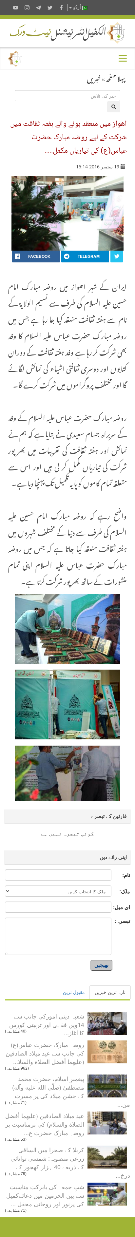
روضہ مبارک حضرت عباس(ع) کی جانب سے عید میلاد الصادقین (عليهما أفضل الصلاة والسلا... (45, 1052)
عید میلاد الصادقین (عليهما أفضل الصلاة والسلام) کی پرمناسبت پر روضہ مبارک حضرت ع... (44, 1123)
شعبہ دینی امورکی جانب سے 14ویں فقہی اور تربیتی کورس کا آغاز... (46, 1024)
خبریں (94, 77)
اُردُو (77, 7)
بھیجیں (101, 965)
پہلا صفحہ (115, 77)
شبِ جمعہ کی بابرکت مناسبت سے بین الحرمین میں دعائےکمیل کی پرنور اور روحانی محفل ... (45, 1195)
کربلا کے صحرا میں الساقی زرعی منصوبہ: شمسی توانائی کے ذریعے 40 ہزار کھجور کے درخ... (70, 1162)
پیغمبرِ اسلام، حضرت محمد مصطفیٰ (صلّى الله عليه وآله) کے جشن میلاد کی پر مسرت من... (71, 1091)
